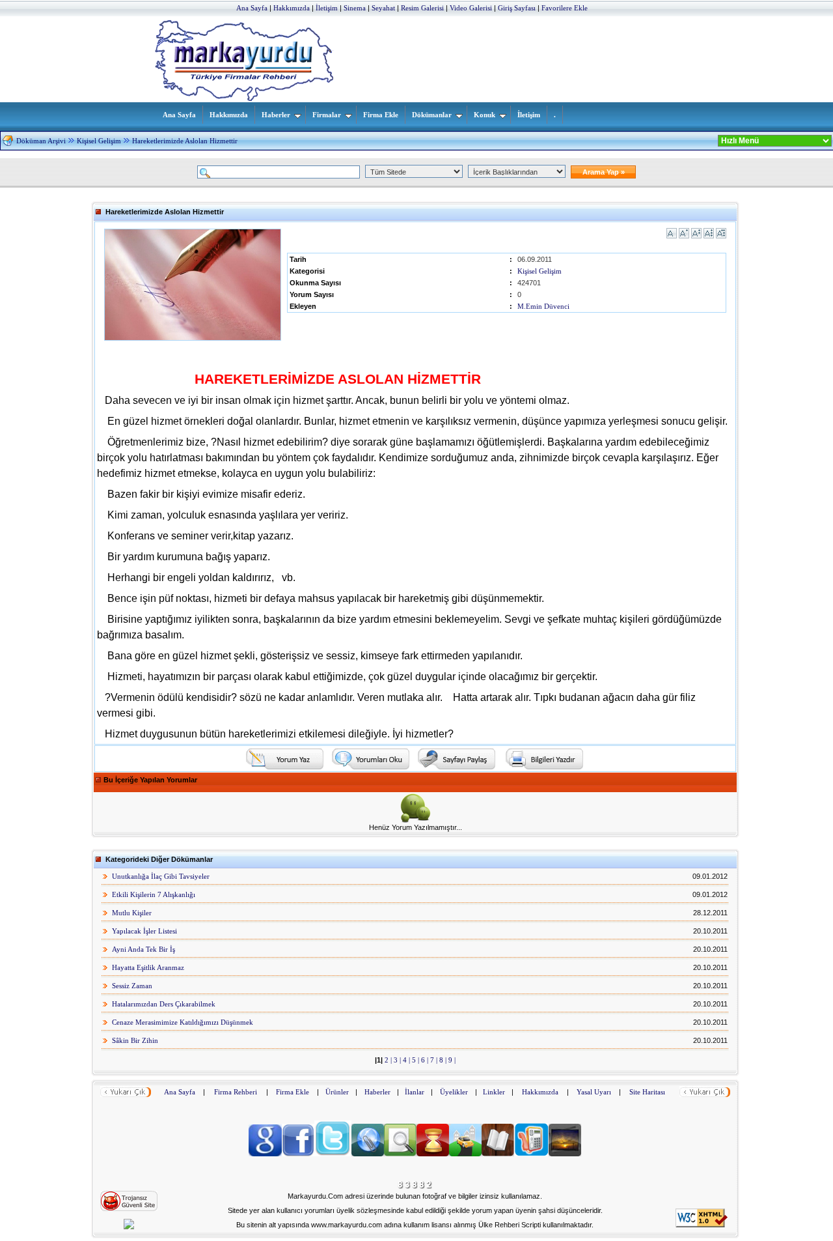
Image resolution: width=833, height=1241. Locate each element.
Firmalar (326, 115)
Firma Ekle (380, 115)
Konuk (484, 115)
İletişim (528, 115)
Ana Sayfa (179, 115)
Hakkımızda (229, 115)
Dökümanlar (432, 115)
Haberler (276, 115)
